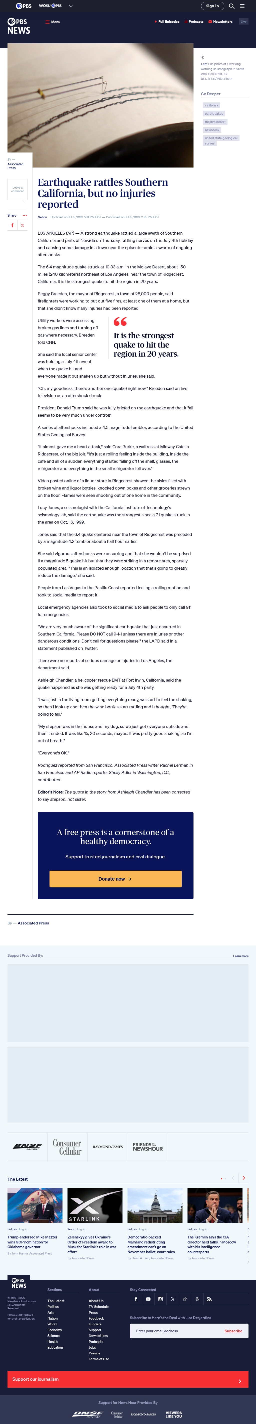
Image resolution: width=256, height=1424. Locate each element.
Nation (42, 217)
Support (95, 1330)
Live (243, 21)
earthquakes (214, 113)
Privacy (94, 1353)
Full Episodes (169, 21)
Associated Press (16, 166)
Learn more (240, 956)
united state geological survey (221, 140)
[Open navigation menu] (242, 6)
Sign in (212, 6)
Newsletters (222, 21)
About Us (96, 1301)
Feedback (96, 1318)
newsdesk (212, 130)
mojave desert (215, 122)
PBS (24, 6)
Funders (95, 1324)
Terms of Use (99, 1359)
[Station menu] (71, 6)
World (71, 1229)
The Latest (18, 1179)
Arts (51, 1312)
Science (54, 1335)
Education (55, 1347)
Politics (12, 1229)
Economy (55, 1330)
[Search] (231, 6)
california (211, 105)
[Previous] (233, 1178)
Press (93, 1312)
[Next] (243, 1178)
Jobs (92, 1347)
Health (53, 1341)
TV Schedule (99, 1306)
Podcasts (196, 21)
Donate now (111, 879)
